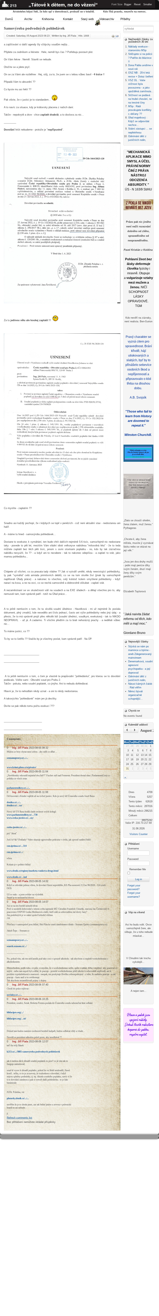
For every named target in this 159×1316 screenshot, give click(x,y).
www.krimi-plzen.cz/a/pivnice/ (21, 767)
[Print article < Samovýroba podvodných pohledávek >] (113, 36)
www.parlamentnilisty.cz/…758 (22, 814)
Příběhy (125, 19)
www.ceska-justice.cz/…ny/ (20, 818)
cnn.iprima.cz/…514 (17, 846)
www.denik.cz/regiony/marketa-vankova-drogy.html (32, 870)
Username (133, 848)
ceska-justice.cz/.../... (17, 827)
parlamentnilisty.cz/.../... (18, 788)
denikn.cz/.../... (14, 802)
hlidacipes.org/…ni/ (16, 1018)
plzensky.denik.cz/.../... (18, 1098)
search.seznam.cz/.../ (17, 946)
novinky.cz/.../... (14, 995)
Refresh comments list (19, 1117)
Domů (9, 19)
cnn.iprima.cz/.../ (15, 852)
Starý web (87, 19)
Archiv (28, 19)
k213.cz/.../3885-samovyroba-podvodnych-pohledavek (33, 1051)
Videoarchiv (106, 19)
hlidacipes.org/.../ (15, 1012)
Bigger (127, 4)
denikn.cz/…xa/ (14, 805)
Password (132, 859)
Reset (137, 4)
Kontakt (68, 19)
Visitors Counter (139, 834)
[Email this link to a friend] (116, 36)
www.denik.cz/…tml (17, 877)
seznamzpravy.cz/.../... (17, 758)
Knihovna (48, 19)
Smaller (147, 4)
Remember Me (137, 869)
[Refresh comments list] (21, 738)
